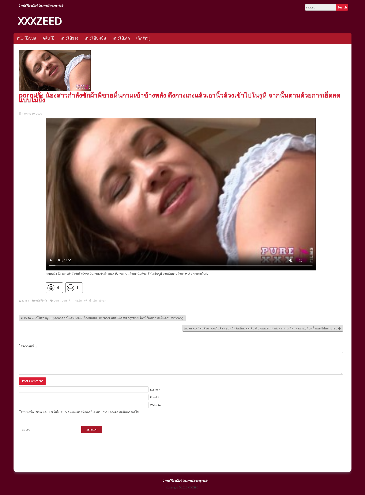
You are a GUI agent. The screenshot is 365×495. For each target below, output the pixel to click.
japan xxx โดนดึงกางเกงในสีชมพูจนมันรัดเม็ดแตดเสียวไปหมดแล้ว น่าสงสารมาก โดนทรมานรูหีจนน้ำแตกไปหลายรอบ (261, 328)
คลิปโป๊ (48, 38)
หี (90, 300)
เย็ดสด (102, 300)
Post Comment (32, 381)
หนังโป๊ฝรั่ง (69, 38)
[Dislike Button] (70, 287)
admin (25, 300)
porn (57, 300)
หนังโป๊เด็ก (121, 38)
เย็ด (95, 300)
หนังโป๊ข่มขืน (95, 38)
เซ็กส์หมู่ (143, 38)
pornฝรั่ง (67, 300)
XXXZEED (40, 20)
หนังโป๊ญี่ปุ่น (26, 38)
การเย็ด (78, 300)
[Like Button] (50, 287)
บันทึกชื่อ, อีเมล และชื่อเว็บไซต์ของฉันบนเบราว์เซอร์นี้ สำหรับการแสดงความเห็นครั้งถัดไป (80, 412)
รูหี (85, 300)
